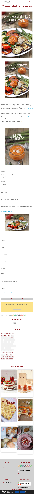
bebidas (2, 335)
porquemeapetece (11, 352)
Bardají (13, 333)
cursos (2, 339)
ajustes (11, 493)
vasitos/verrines (11, 358)
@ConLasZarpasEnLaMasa (25, 470)
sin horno (10, 356)
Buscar (15, 323)
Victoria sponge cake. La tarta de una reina (8, 394)
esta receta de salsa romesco (27, 116)
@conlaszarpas (23, 473)
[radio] (13, 310)
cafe (2, 337)
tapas (13, 356)
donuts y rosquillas (9, 339)
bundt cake (12, 335)
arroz (10, 333)
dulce (14, 339)
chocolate (9, 337)
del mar (5, 339)
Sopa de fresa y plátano (21, 450)
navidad (13, 350)
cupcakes (12, 337)
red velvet (7, 354)
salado (2, 59)
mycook (10, 350)
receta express (3, 354)
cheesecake (5, 337)
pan (1, 352)
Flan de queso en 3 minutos (22, 394)
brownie (9, 335)
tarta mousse (3, 358)
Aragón (7, 333)
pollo (6, 352)
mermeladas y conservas (4, 350)
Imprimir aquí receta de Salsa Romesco (7, 211)
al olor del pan (3, 333)
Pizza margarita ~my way (22, 422)
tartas (7, 358)
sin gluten (6, 356)
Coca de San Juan (4, 422)
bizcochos (5, 335)
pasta (4, 352)
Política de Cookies (8, 482)
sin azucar (2, 356)
